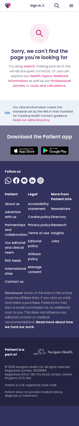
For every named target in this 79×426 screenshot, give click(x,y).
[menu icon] (71, 5)
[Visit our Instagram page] (41, 180)
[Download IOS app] (24, 151)
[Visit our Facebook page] (17, 180)
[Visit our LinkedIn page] (33, 180)
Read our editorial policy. (31, 120)
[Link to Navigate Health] (52, 352)
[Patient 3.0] (8, 5)
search (29, 66)
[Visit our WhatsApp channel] (9, 180)
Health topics (41, 76)
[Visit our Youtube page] (25, 180)
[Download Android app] (54, 151)
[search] (56, 5)
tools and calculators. (48, 85)
